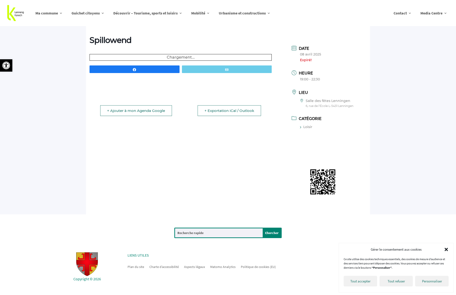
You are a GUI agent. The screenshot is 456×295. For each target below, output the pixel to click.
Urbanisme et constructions (242, 13)
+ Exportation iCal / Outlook (229, 110)
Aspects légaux (194, 266)
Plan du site (136, 266)
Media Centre (431, 13)
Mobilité (198, 13)
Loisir (307, 127)
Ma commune (46, 13)
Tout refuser (396, 281)
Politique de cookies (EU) (258, 266)
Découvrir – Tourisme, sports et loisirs (145, 13)
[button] (6, 65)
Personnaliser (432, 281)
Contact (400, 13)
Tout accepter (360, 281)
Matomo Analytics (223, 266)
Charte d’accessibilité (164, 266)
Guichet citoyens (85, 13)
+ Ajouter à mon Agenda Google (136, 110)
